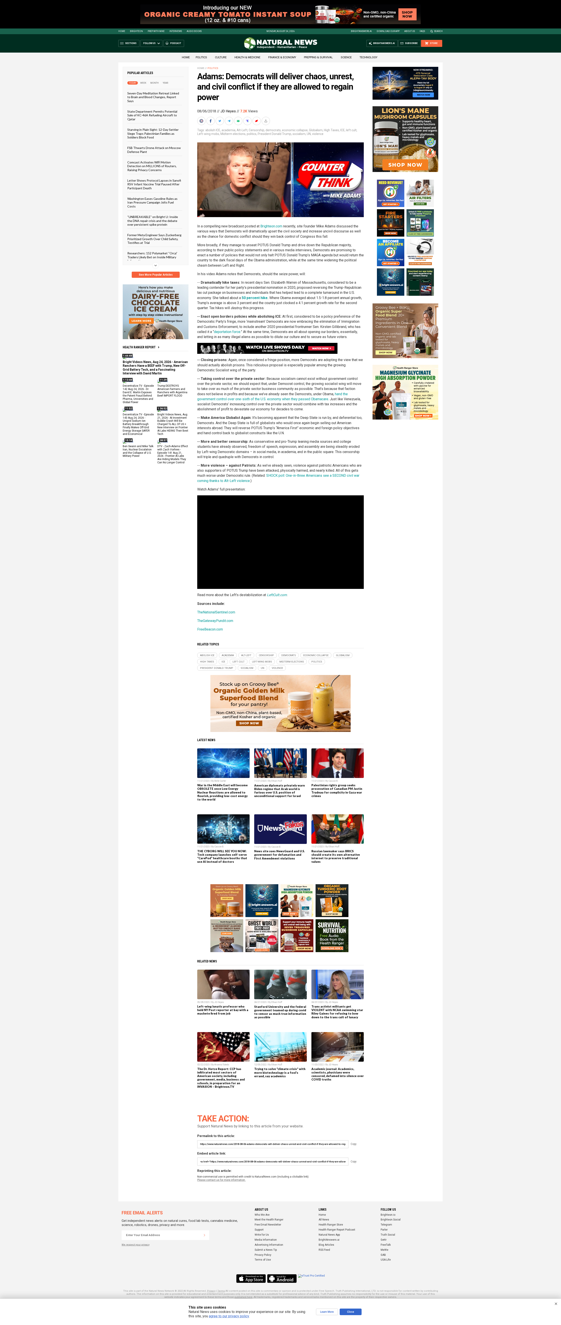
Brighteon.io (388, 1214)
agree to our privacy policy (229, 1316)
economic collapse (295, 130)
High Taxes (331, 130)
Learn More (327, 1311)
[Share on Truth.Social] (247, 121)
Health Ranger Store (331, 1224)
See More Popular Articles (156, 274)
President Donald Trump (274, 134)
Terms (221, 1291)
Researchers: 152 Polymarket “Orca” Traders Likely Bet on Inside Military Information (152, 257)
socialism (299, 134)
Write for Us (262, 1234)
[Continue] (204, 1235)
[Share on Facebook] (211, 121)
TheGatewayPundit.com (215, 621)
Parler (384, 1229)
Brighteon (136, 31)
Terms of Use (263, 1259)
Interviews (175, 31)
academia (228, 130)
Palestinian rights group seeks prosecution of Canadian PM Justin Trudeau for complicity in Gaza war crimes (336, 790)
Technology (368, 57)
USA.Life (386, 1259)
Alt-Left (242, 130)
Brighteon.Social (391, 1219)
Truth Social (388, 1234)
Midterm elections (232, 134)
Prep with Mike (156, 31)
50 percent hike (255, 298)
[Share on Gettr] (257, 121)
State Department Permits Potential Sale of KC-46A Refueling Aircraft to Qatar (152, 115)
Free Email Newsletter (268, 1224)
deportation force (227, 332)
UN (309, 134)
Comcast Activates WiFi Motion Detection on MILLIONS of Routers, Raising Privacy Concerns (152, 166)
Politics (201, 57)
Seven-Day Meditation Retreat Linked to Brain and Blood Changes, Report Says (153, 97)
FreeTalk (386, 1244)
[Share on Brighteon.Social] (201, 121)
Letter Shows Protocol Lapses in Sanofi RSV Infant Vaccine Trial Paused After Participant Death (154, 184)
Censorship (256, 130)
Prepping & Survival (318, 57)
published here (243, 1297)
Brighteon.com (271, 226)
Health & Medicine (247, 57)
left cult (351, 130)
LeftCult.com (277, 595)
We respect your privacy (135, 1244)
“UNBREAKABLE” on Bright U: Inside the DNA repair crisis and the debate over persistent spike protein (152, 220)
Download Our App (388, 31)
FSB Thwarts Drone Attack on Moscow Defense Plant (154, 149)
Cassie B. (333, 781)
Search (438, 31)
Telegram (386, 1224)
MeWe (384, 1249)
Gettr (384, 1239)
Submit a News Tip (266, 1249)
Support (259, 1229)
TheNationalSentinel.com (216, 612)
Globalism (316, 130)
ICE (342, 130)
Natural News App (329, 1234)
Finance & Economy (282, 57)
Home (121, 31)
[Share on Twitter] (220, 121)
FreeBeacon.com (210, 629)
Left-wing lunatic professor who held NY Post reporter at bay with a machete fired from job (222, 1010)
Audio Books (194, 31)
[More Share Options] (266, 121)
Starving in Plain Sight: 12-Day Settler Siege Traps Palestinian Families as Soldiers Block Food (153, 133)
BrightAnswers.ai (361, 31)
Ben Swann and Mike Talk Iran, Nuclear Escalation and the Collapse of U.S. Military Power (138, 451)
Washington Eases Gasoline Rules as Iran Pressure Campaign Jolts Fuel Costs (152, 202)
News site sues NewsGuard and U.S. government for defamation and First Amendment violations (279, 854)
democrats (273, 130)
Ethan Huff (276, 781)
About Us (409, 31)
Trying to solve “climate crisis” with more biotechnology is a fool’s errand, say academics (279, 1072)
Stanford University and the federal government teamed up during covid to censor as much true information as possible (280, 1012)
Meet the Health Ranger (269, 1219)
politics (251, 134)
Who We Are (262, 1214)
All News (324, 1219)
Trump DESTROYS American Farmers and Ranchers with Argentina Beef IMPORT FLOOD (172, 390)
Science (346, 57)
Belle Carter (220, 781)
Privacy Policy (263, 1254)
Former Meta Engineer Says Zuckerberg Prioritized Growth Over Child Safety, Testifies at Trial (154, 238)
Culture (221, 57)
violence (317, 134)
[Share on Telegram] (229, 121)
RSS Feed (324, 1249)
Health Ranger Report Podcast (337, 1229)
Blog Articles (326, 1244)
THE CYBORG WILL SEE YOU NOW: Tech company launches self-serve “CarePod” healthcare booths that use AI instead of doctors (222, 856)
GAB (383, 1254)
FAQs (422, 31)
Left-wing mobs (208, 134)
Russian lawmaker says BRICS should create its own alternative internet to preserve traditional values (335, 856)
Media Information (266, 1239)
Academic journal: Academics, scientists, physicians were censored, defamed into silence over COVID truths (337, 1074)
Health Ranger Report (139, 347)
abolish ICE (212, 130)
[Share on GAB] (238, 121)
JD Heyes (228, 111)
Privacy (211, 1291)
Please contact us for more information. (221, 1180)
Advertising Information (269, 1244)
